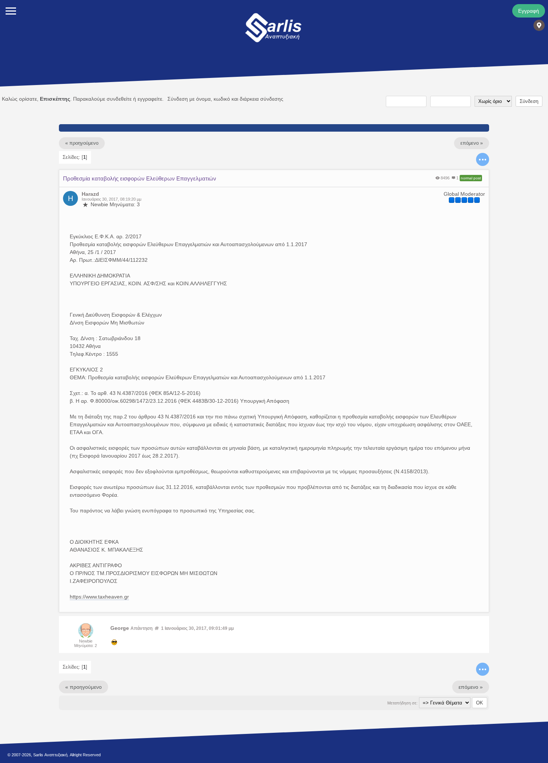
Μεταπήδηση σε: (402, 703)
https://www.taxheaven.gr (99, 597)
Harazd (90, 194)
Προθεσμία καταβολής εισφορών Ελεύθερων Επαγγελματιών (139, 178)
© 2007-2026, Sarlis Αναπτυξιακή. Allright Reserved (54, 755)
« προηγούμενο (81, 143)
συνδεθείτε (119, 99)
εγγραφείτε (150, 99)
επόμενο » (471, 143)
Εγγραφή (528, 11)
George (119, 628)
